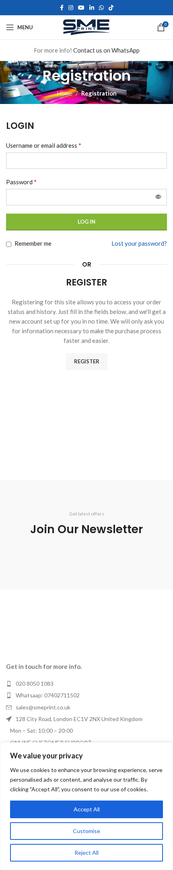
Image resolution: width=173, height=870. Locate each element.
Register (86, 361)
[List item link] (86, 683)
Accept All (87, 809)
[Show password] (158, 197)
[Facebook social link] (62, 7)
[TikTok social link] (111, 7)
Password (21, 181)
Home (64, 93)
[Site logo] (86, 26)
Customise (86, 830)
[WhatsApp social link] (101, 7)
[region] (86, 806)
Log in (86, 221)
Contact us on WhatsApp (106, 50)
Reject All (86, 852)
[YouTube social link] (81, 7)
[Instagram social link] (71, 7)
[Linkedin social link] (92, 7)
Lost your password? (139, 243)
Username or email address (43, 145)
